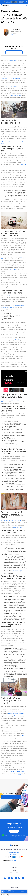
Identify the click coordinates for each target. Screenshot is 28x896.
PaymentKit (13, 860)
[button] (26, 5)
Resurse (14, 870)
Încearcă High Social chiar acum (11, 797)
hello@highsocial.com (14, 852)
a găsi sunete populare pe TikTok (12, 86)
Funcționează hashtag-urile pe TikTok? (10, 78)
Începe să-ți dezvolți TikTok (15, 774)
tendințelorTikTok (13, 60)
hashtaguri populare (13, 269)
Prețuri (14, 865)
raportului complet (18, 527)
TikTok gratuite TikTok (14, 872)
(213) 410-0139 (14, 854)
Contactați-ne (14, 867)
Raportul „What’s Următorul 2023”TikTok (11, 520)
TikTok (12, 35)
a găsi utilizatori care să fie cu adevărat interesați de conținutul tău (12, 737)
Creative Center (8, 296)
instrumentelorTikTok (16, 95)
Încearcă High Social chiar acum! (14, 52)
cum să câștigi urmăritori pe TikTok (16, 771)
